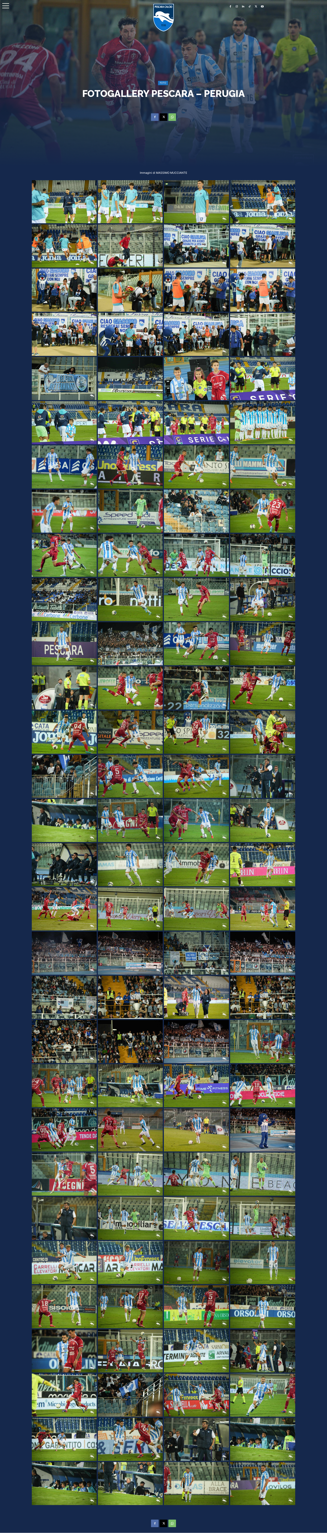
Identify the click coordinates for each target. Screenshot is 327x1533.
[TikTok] (249, 6)
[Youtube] (262, 6)
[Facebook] (230, 6)
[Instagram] (236, 6)
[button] (5, 5)
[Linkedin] (243, 6)
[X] (256, 6)
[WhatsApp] (172, 117)
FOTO (163, 82)
